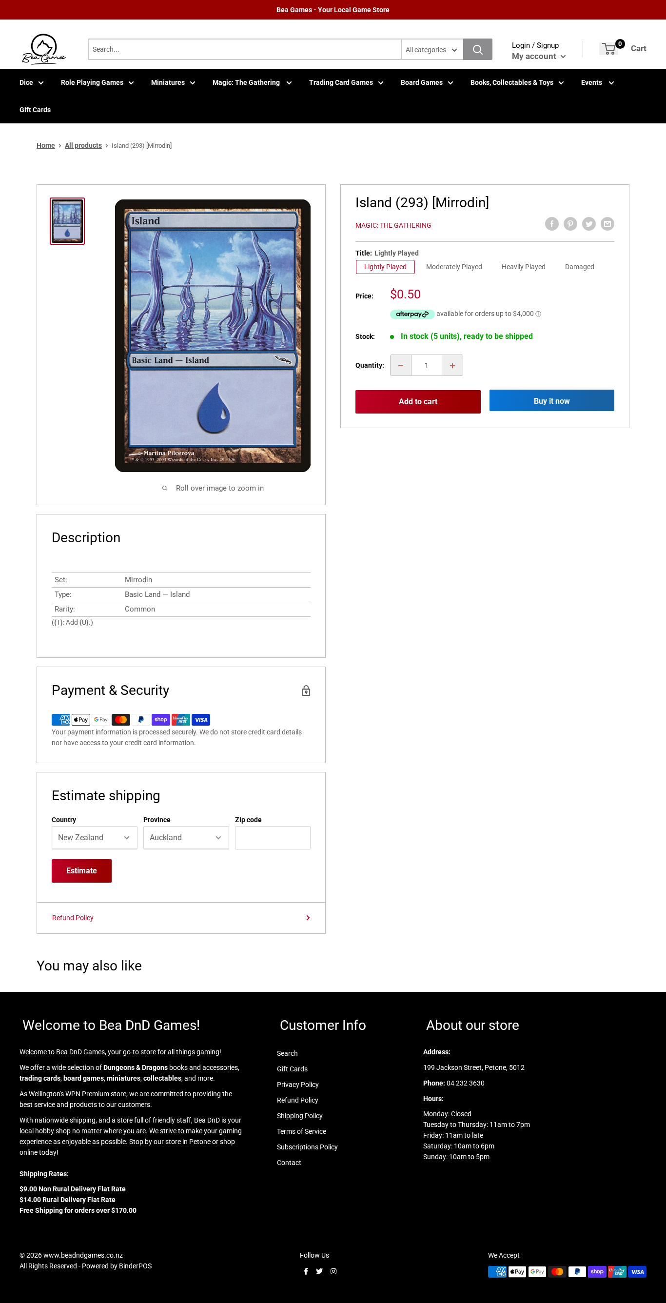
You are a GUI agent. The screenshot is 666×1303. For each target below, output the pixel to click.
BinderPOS (135, 1266)
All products (83, 145)
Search (287, 1053)
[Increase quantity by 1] (452, 365)
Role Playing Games (92, 82)
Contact (289, 1162)
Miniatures (168, 82)
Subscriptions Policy (307, 1147)
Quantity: (369, 366)
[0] (608, 48)
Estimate (81, 870)
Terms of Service (301, 1131)
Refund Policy (73, 918)
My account (535, 56)
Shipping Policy (300, 1116)
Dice (26, 82)
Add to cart (418, 401)
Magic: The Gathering (247, 82)
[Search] (477, 49)
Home (46, 145)
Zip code (248, 819)
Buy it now (552, 401)
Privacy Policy (298, 1084)
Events (592, 82)
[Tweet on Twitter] (589, 224)
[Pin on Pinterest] (570, 224)
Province (157, 819)
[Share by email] (607, 224)
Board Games (422, 82)
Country (64, 819)
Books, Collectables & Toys (511, 82)
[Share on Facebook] (552, 224)
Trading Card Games (341, 82)
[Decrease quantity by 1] (401, 365)
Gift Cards (35, 110)
